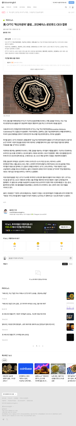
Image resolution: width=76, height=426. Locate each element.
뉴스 (3, 7)
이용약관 (4, 400)
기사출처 (70, 29)
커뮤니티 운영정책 (24, 398)
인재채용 (16, 398)
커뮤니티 (8, 7)
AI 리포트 (22, 7)
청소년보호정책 (21, 400)
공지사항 (4, 398)
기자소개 (10, 398)
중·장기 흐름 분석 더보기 (36, 69)
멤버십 (29, 7)
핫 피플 (15, 7)
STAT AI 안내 (17, 39)
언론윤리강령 (30, 400)
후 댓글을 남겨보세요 (16, 258)
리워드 (35, 7)
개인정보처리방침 (12, 400)
